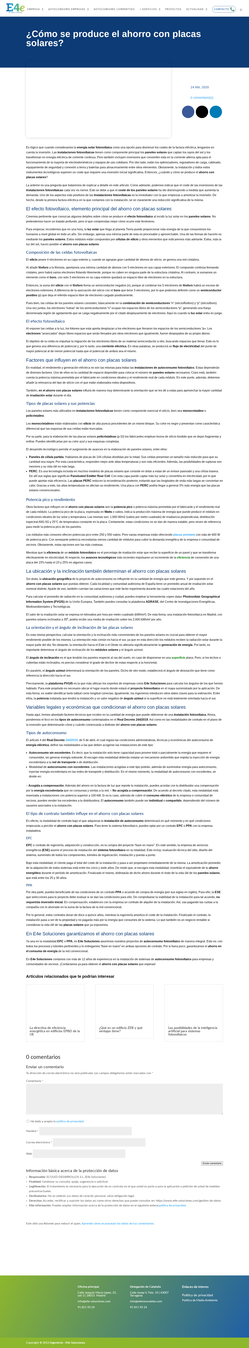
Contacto (221, 9)
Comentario (34, 1081)
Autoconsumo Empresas (66, 9)
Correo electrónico (39, 1142)
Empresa (33, 9)
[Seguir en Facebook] (188, 112)
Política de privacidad (197, 1295)
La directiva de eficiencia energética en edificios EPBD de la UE (55, 1031)
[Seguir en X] (202, 112)
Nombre (32, 1131)
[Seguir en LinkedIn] (216, 112)
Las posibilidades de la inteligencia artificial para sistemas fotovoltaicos (192, 1031)
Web (29, 1153)
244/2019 (71, 740)
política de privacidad (70, 1121)
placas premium (184, 534)
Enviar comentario (212, 1163)
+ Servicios (148, 9)
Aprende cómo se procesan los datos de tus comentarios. (118, 1223)
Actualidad (195, 9)
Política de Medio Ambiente (199, 1300)
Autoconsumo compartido (114, 9)
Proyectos (173, 9)
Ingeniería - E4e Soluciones (67, 1342)
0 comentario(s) (201, 97)
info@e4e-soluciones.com (94, 1301)
